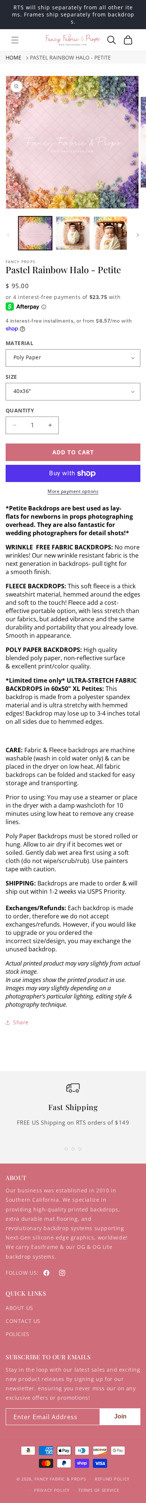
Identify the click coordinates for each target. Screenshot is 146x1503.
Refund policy (112, 1479)
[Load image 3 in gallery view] (110, 233)
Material (19, 343)
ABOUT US (19, 1307)
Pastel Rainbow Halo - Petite (70, 57)
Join (120, 1416)
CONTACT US (23, 1320)
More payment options (73, 491)
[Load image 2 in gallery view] (72, 233)
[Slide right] (138, 235)
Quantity (20, 410)
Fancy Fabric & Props (60, 1478)
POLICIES (18, 1334)
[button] (15, 40)
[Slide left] (8, 235)
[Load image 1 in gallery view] (35, 233)
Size (11, 376)
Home (13, 57)
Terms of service (98, 1490)
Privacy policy (52, 1490)
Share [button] (21, 1022)
